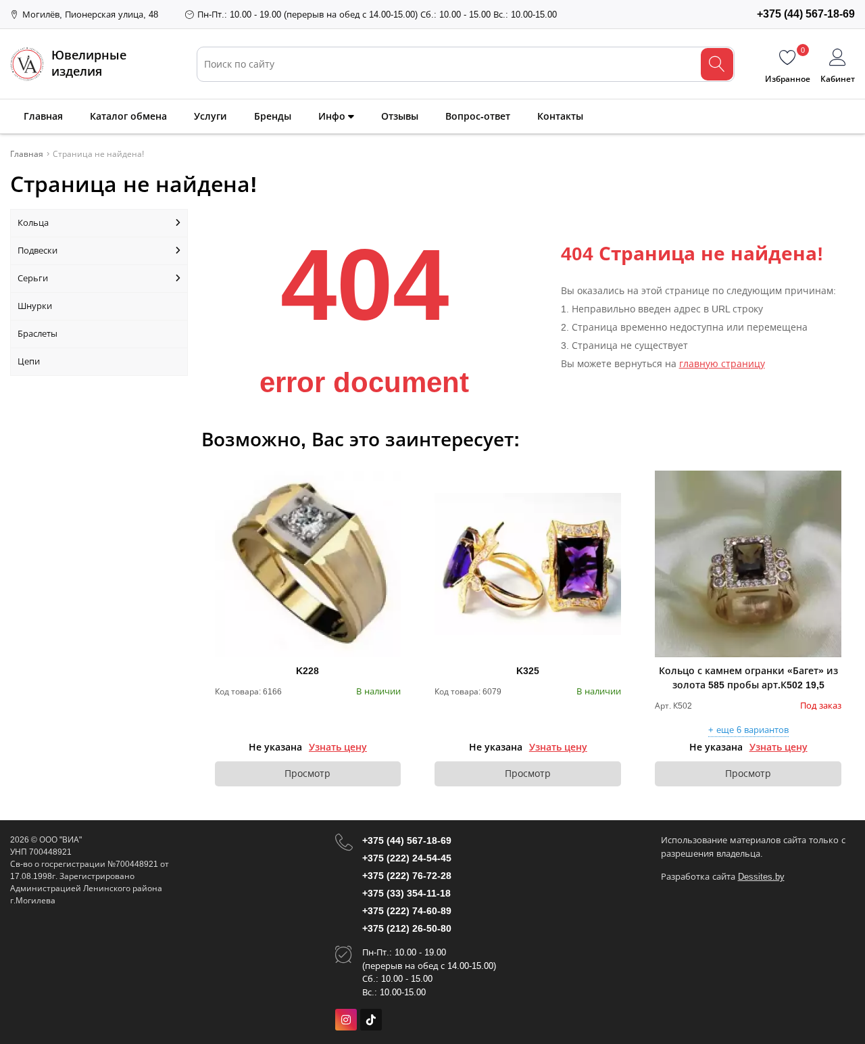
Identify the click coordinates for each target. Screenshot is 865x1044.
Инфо (333, 116)
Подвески (37, 250)
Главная (43, 116)
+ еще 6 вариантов (748, 730)
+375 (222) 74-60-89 (406, 910)
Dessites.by (761, 877)
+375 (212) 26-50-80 (406, 928)
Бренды (272, 116)
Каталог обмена (128, 116)
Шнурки (35, 306)
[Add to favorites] (391, 480)
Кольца (33, 223)
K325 (527, 670)
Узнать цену (338, 747)
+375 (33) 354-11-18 (406, 893)
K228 (307, 670)
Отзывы (399, 116)
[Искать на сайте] (717, 64)
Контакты (560, 116)
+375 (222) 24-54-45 (406, 858)
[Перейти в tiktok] (371, 1019)
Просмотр (307, 773)
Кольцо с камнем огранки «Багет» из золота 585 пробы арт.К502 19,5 (748, 677)
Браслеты (37, 334)
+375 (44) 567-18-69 (406, 840)
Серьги (33, 278)
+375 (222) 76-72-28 (406, 875)
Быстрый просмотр (307, 564)
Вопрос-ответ (477, 116)
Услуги (210, 116)
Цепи (29, 361)
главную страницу (722, 363)
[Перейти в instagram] (346, 1019)
